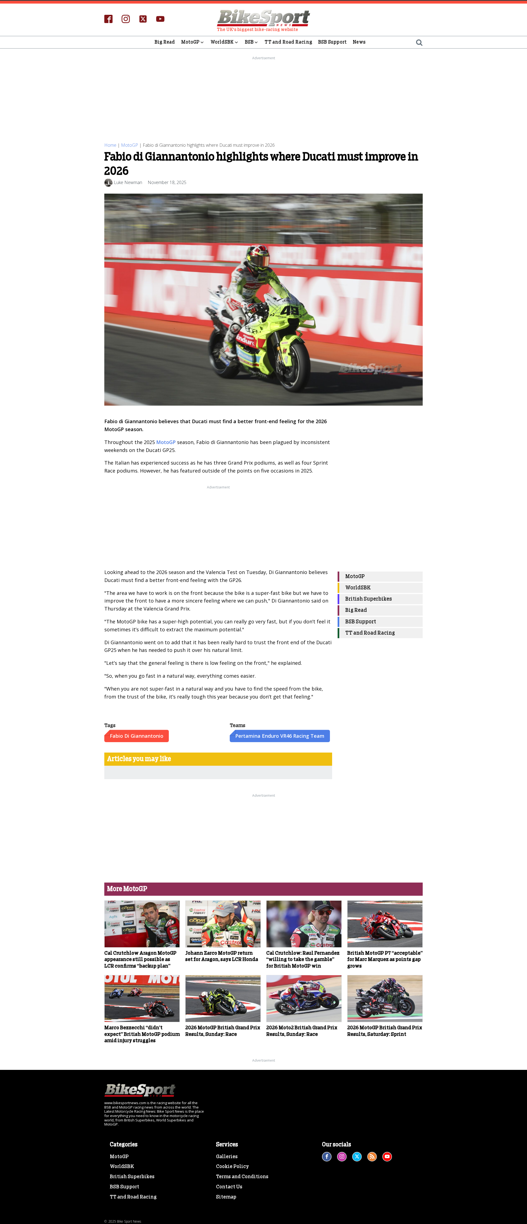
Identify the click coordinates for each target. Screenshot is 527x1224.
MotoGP (190, 42)
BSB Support (332, 42)
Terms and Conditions (242, 1176)
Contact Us (229, 1187)
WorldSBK (222, 42)
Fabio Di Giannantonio (136, 736)
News (359, 42)
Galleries (227, 1156)
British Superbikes (368, 599)
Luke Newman (128, 182)
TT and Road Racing (288, 42)
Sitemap (226, 1197)
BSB (249, 42)
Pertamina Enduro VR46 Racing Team (279, 736)
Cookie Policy (232, 1166)
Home (110, 145)
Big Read (165, 42)
